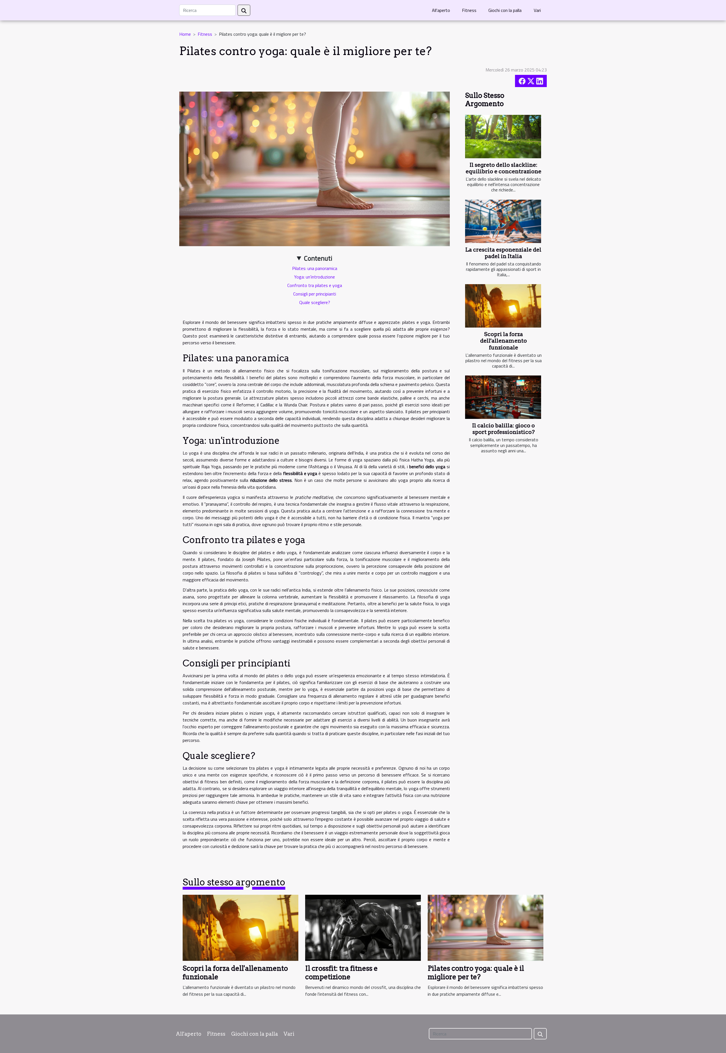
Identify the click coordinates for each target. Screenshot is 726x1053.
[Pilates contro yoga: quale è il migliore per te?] (485, 927)
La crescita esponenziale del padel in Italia (503, 252)
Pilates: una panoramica (314, 268)
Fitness (469, 10)
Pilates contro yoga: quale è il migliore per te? (476, 972)
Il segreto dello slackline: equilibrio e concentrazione (503, 168)
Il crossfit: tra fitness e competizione (341, 972)
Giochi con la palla (505, 10)
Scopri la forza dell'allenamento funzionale (503, 341)
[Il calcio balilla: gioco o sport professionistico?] (503, 397)
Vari (537, 10)
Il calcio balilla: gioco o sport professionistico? (503, 428)
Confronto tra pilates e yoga (314, 285)
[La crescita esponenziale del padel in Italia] (503, 221)
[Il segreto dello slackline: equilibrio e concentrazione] (503, 136)
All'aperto (441, 10)
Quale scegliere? (314, 302)
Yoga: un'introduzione (314, 276)
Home (185, 34)
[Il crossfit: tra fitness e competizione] (363, 927)
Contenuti (318, 258)
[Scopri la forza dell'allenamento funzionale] (503, 306)
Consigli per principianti (314, 293)
